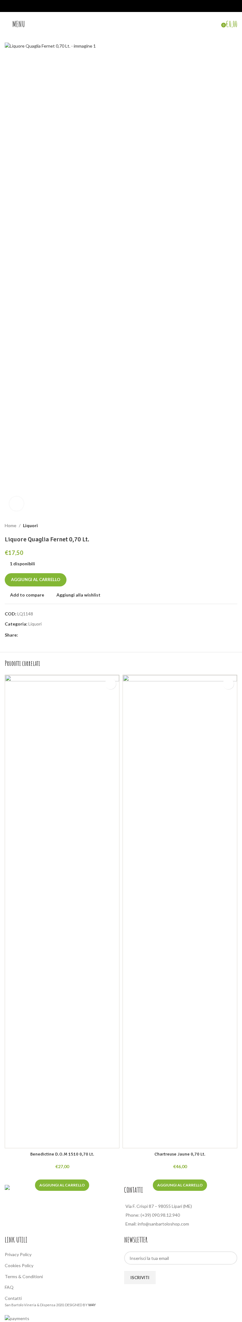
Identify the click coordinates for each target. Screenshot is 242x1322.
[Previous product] (218, 525)
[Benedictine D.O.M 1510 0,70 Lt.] (62, 911)
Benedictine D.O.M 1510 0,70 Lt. (62, 1154)
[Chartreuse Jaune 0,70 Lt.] (180, 911)
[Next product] (233, 525)
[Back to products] (226, 525)
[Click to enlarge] (16, 504)
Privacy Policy (18, 1254)
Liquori (30, 525)
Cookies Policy (19, 1265)
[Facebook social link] (22, 635)
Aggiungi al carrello (35, 579)
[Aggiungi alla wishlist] (110, 683)
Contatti (13, 1298)
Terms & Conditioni (24, 1276)
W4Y (92, 1305)
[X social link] (29, 635)
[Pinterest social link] (37, 635)
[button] (62, 1185)
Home (10, 525)
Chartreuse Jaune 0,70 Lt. (179, 1154)
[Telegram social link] (52, 635)
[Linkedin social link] (44, 635)
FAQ (9, 1287)
